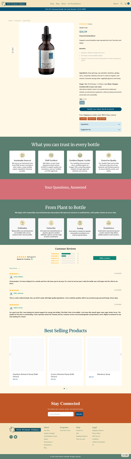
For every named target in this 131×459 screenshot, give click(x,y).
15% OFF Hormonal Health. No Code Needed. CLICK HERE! (65, 9)
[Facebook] (11, 437)
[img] (14, 274)
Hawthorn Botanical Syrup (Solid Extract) (25, 375)
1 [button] (64, 388)
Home (10, 20)
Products (18, 20)
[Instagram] (15, 437)
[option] (65, 9)
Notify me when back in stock (100, 109)
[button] (83, 24)
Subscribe (79, 414)
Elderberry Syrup (103, 374)
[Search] (121, 3)
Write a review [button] (105, 258)
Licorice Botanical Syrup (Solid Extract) (62, 375)
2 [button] (66, 388)
